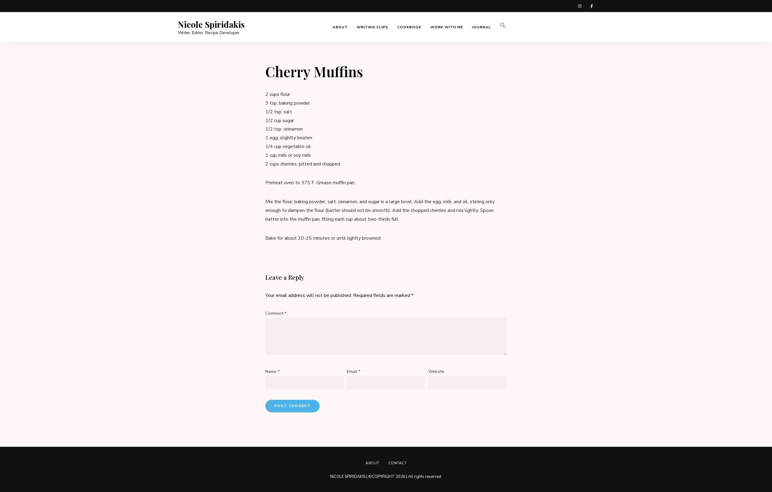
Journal (481, 27)
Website (436, 371)
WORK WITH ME (446, 27)
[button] (503, 27)
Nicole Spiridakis (211, 24)
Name (272, 371)
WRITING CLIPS (372, 27)
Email (353, 371)
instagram (580, 6)
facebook (592, 6)
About (372, 463)
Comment (275, 313)
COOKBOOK (409, 27)
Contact (397, 463)
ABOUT (340, 27)
